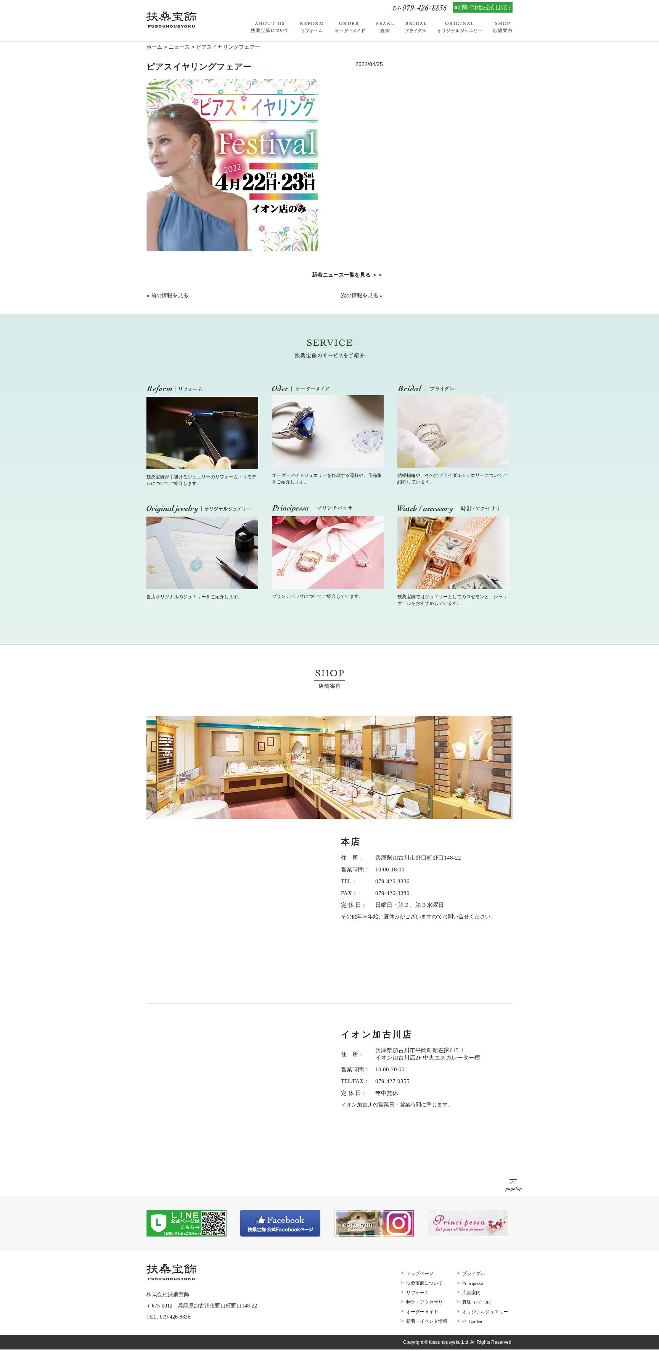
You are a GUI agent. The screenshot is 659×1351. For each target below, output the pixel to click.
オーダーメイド (350, 27)
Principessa (472, 1283)
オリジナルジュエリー (460, 27)
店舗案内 (500, 27)
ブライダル (416, 27)
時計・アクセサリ (424, 1302)
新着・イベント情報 (426, 1321)
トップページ (420, 1273)
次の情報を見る (359, 295)
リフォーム (312, 27)
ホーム (154, 47)
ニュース (179, 47)
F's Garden (472, 1321)
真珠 (385, 27)
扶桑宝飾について (272, 27)
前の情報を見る (169, 295)
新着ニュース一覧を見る (341, 275)
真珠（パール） (478, 1302)
